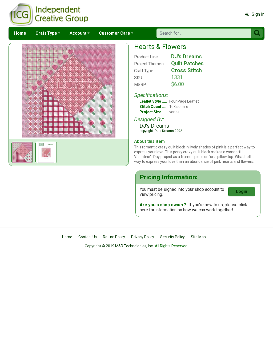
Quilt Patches (187, 63)
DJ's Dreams (186, 56)
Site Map (198, 237)
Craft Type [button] (46, 33)
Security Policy (172, 237)
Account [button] (78, 33)
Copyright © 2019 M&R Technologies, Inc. (119, 246)
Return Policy (114, 237)
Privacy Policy (142, 237)
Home (20, 33)
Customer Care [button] (114, 33)
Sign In (258, 14)
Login (241, 191)
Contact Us (87, 237)
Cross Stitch (186, 70)
